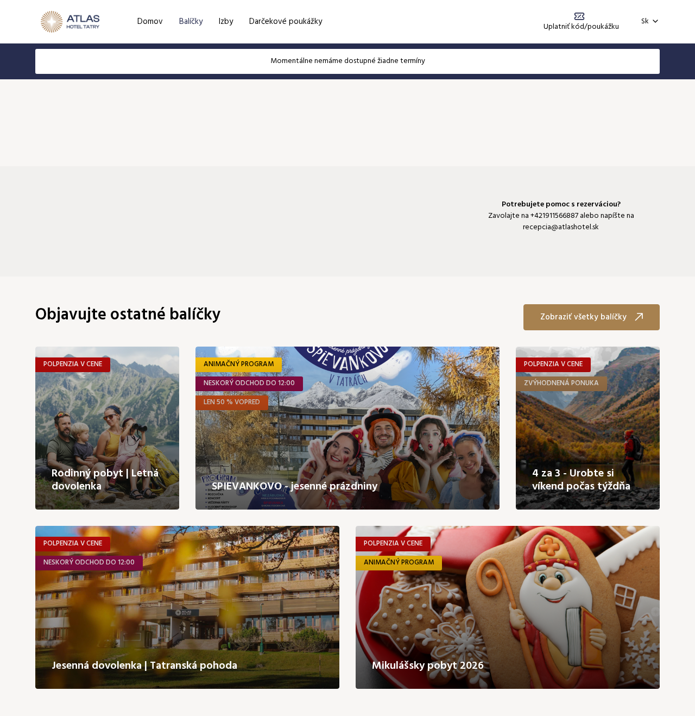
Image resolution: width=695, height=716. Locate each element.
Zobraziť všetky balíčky (583, 317)
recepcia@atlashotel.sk (561, 227)
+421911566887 (554, 216)
